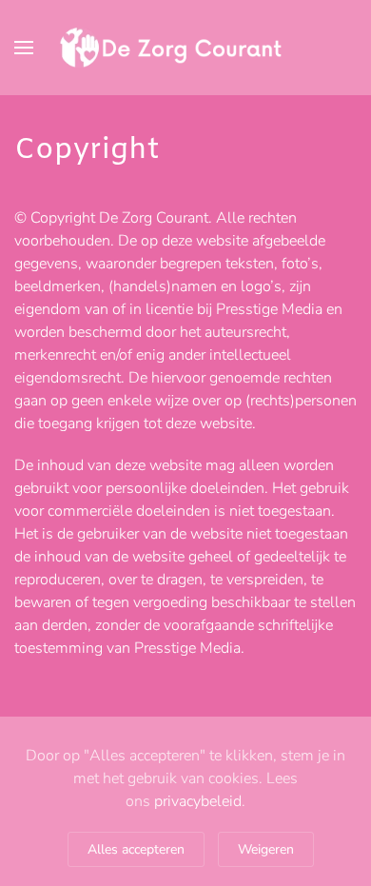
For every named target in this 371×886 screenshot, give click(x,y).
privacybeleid (198, 801)
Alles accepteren (136, 849)
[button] (23, 47)
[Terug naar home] (185, 47)
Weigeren (266, 849)
